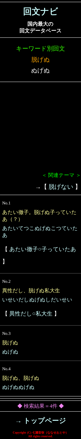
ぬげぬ (10, 352)
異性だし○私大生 (30, 314)
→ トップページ (40, 420)
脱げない (61, 186)
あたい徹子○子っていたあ (42, 249)
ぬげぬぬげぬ (18, 387)
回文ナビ (40, 11)
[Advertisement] (40, 128)
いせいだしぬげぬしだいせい (37, 300)
